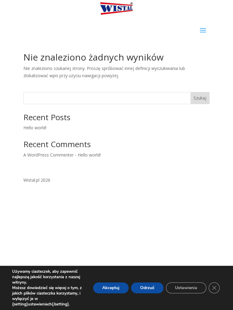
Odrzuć (147, 288)
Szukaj (200, 98)
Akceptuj (111, 288)
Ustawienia (186, 288)
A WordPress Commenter (48, 155)
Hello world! (34, 127)
